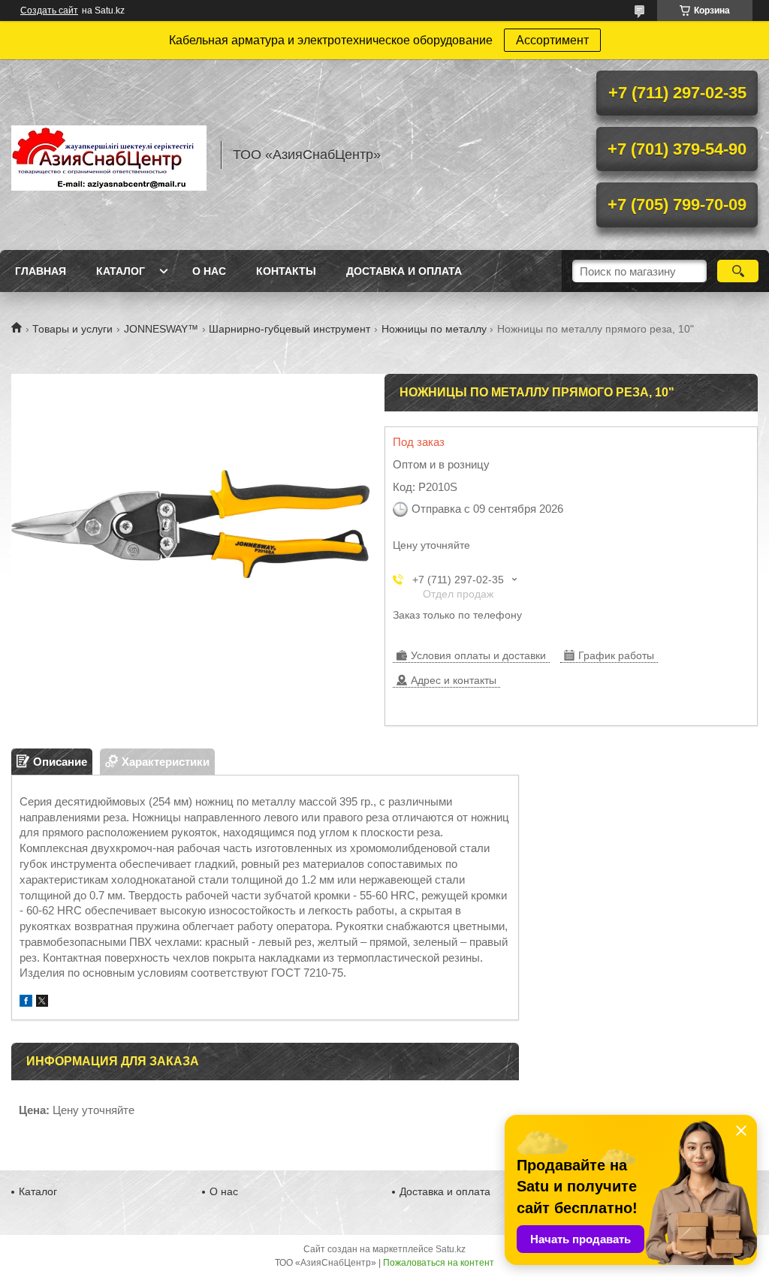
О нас (209, 271)
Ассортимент (552, 40)
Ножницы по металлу (434, 329)
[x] (42, 1002)
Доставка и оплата (404, 271)
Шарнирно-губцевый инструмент (289, 329)
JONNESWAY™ (161, 329)
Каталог (120, 271)
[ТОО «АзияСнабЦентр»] (109, 154)
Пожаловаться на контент (438, 1262)
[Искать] (737, 271)
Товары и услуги (72, 329)
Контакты (286, 271)
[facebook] (26, 1002)
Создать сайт (49, 10)
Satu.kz (451, 1249)
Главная (40, 271)
